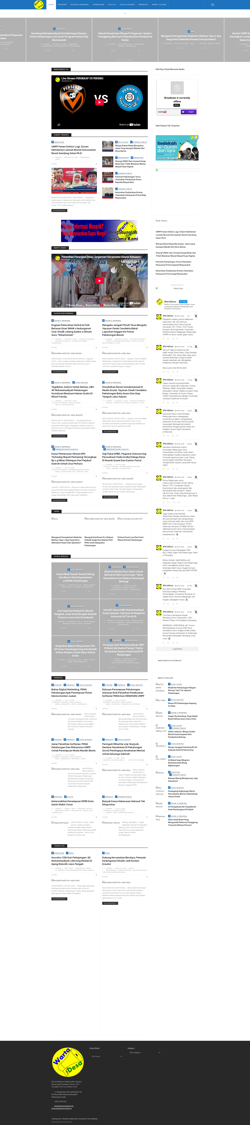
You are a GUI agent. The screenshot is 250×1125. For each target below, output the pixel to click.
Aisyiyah (132, 760)
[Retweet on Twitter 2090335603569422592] (168, 372)
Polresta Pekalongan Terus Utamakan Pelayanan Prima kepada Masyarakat (128, 179)
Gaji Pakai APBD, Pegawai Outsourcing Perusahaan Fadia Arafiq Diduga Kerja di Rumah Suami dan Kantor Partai (124, 457)
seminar (140, 760)
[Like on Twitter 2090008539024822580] (173, 436)
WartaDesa (168, 316)
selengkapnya (59, 210)
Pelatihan (116, 704)
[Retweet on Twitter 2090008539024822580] (168, 436)
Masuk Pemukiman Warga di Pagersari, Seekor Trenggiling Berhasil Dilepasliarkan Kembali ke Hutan (125, 36)
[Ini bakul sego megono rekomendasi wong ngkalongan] (161, 758)
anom (57, 471)
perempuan (82, 704)
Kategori (131, 1048)
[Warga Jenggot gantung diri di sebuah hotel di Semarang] (161, 745)
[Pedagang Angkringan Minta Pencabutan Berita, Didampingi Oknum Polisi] (161, 791)
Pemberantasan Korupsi (79, 469)
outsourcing (125, 468)
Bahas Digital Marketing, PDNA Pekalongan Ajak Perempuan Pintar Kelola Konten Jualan (71, 692)
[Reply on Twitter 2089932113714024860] (164, 502)
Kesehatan (73, 44)
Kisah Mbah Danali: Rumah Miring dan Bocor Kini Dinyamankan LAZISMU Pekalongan (75, 577)
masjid (80, 623)
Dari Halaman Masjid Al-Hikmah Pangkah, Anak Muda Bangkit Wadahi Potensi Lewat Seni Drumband (75, 614)
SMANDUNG (57, 343)
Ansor (69, 661)
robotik (61, 870)
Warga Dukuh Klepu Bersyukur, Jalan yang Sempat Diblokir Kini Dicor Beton (130, 148)
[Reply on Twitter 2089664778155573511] (164, 643)
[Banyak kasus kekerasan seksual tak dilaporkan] (111, 823)
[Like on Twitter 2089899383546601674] (173, 539)
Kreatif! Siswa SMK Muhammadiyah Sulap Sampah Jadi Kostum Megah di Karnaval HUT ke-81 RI (123, 613)
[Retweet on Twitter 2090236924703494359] (168, 403)
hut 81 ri (111, 622)
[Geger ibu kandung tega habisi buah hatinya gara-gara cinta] (161, 714)
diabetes (202, 43)
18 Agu (189, 586)
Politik (112, 4)
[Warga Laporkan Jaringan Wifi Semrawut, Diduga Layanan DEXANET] (106, 1004)
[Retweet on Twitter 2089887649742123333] (168, 578)
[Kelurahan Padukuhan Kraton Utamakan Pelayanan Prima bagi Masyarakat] (107, 193)
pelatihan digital (140, 870)
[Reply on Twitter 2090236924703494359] (164, 403)
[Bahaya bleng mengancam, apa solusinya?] (160, 772)
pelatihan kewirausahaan (114, 872)
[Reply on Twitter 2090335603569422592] (164, 372)
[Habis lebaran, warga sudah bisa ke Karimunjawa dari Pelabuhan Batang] (161, 728)
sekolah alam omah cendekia (126, 403)
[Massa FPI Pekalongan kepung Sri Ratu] (160, 700)
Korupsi (80, 471)
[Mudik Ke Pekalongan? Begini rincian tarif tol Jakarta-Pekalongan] (161, 687)
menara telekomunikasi (116, 936)
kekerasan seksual (127, 812)
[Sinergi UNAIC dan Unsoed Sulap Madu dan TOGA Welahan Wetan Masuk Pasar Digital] (107, 162)
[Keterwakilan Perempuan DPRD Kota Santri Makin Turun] (59, 823)
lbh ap (58, 404)
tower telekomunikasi (137, 936)
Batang (109, 812)
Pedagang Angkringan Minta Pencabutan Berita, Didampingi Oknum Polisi (182, 794)
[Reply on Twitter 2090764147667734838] (164, 339)
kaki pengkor (47, 46)
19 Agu (189, 410)
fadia (108, 468)
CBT (56, 931)
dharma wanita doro (119, 589)
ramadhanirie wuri (122, 341)
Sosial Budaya (127, 4)
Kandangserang (80, 661)
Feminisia (143, 4)
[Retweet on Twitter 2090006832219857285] (168, 469)
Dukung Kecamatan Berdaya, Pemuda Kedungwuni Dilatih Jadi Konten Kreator (124, 860)
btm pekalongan (133, 663)
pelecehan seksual (63, 341)
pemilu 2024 (88, 810)
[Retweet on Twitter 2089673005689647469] (168, 604)
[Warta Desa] (39, 5)
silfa (118, 343)
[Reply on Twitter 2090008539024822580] (164, 436)
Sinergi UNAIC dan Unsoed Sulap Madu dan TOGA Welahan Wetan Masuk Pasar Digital (130, 164)
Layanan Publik (7, 42)
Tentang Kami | (56, 1119)
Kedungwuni (111, 870)
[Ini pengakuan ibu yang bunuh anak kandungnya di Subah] (161, 805)
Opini (192, 43)
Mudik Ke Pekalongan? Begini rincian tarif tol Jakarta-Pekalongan (182, 690)
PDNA (74, 704)
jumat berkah (135, 589)
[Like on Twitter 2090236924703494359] (173, 403)
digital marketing (62, 704)
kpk (86, 471)
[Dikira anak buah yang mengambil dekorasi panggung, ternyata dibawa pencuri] (161, 818)
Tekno (88, 868)
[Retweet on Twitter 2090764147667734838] (168, 339)
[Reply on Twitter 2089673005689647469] (164, 604)
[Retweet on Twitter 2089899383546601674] (168, 539)
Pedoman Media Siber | (70, 1119)
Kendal (121, 46)
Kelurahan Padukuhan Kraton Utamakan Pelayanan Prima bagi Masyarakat (130, 195)
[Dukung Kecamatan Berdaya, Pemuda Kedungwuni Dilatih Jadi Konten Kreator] (116, 882)
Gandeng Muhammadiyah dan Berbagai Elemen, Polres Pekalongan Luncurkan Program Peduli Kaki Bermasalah (59, 36)
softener (136, 704)
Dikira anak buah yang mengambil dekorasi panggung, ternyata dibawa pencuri (183, 822)
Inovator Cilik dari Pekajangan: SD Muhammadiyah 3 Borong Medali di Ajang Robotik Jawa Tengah (71, 860)
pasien (218, 43)
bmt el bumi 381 (117, 663)
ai (56, 870)
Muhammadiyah (61, 46)
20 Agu (190, 346)
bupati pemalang (68, 471)
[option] (59, 40)
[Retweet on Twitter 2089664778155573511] (168, 643)
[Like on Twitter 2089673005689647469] (173, 604)
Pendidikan (98, 4)
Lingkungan (139, 44)
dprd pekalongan (62, 810)
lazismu (78, 587)
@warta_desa (179, 316)
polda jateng (74, 46)
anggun (109, 341)
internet (118, 994)
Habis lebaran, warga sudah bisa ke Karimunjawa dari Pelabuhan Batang (181, 734)
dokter (211, 43)
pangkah (88, 623)
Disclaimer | (83, 1119)
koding (66, 1001)
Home (51, 4)
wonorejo (107, 938)
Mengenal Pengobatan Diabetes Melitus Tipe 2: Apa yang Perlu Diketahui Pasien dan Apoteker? (66, 540)
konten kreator (125, 870)
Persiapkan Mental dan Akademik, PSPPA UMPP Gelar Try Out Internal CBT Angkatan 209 (74, 921)
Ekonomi (62, 4)
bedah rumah (67, 587)
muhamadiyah (68, 404)
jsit (59, 1001)
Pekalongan (88, 587)
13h (188, 316)
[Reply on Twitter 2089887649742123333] (164, 578)
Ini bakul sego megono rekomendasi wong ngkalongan (178, 763)
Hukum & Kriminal (80, 4)
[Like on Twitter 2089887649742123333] (173, 578)
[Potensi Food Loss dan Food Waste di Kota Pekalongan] (133, 526)
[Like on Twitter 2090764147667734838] (173, 339)
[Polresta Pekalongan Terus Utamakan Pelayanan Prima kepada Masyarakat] (107, 177)
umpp (57, 159)
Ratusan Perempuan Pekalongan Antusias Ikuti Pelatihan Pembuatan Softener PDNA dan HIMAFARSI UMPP (123, 692)
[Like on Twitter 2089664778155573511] (173, 643)
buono (47, 44)
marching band (69, 623)
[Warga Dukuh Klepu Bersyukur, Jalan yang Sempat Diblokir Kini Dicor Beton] (107, 146)
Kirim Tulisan (159, 4)
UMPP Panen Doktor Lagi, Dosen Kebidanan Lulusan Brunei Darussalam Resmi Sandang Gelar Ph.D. (73, 149)
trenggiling (131, 46)
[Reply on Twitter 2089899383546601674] (164, 539)
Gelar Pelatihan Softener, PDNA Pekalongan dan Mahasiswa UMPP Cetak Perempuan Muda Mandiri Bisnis (73, 747)
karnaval (121, 622)
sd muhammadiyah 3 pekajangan (80, 870)
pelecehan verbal (79, 341)
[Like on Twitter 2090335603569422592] (173, 372)
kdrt (115, 812)
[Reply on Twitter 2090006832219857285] (164, 469)
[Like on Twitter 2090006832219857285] (173, 469)
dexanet (109, 994)
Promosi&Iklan (93, 1119)
